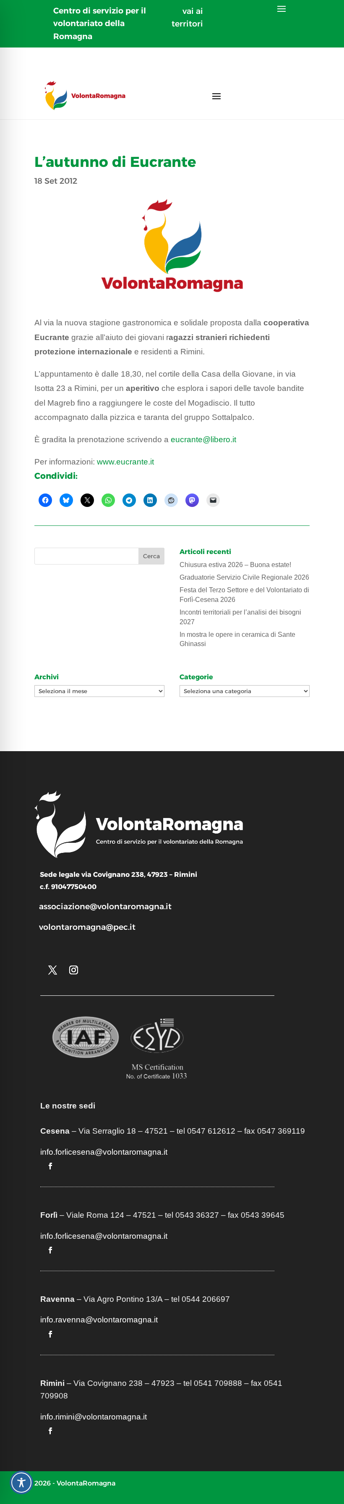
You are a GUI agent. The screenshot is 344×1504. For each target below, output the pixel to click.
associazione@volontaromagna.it (105, 906)
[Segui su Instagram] (73, 970)
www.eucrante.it (125, 461)
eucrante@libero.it (203, 439)
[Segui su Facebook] (50, 1166)
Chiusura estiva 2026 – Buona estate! (235, 564)
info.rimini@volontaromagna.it (93, 1416)
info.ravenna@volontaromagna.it (99, 1319)
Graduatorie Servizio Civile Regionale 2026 (244, 577)
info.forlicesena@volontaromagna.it (103, 1152)
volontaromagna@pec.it (87, 927)
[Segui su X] (52, 970)
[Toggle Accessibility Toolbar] (21, 1482)
